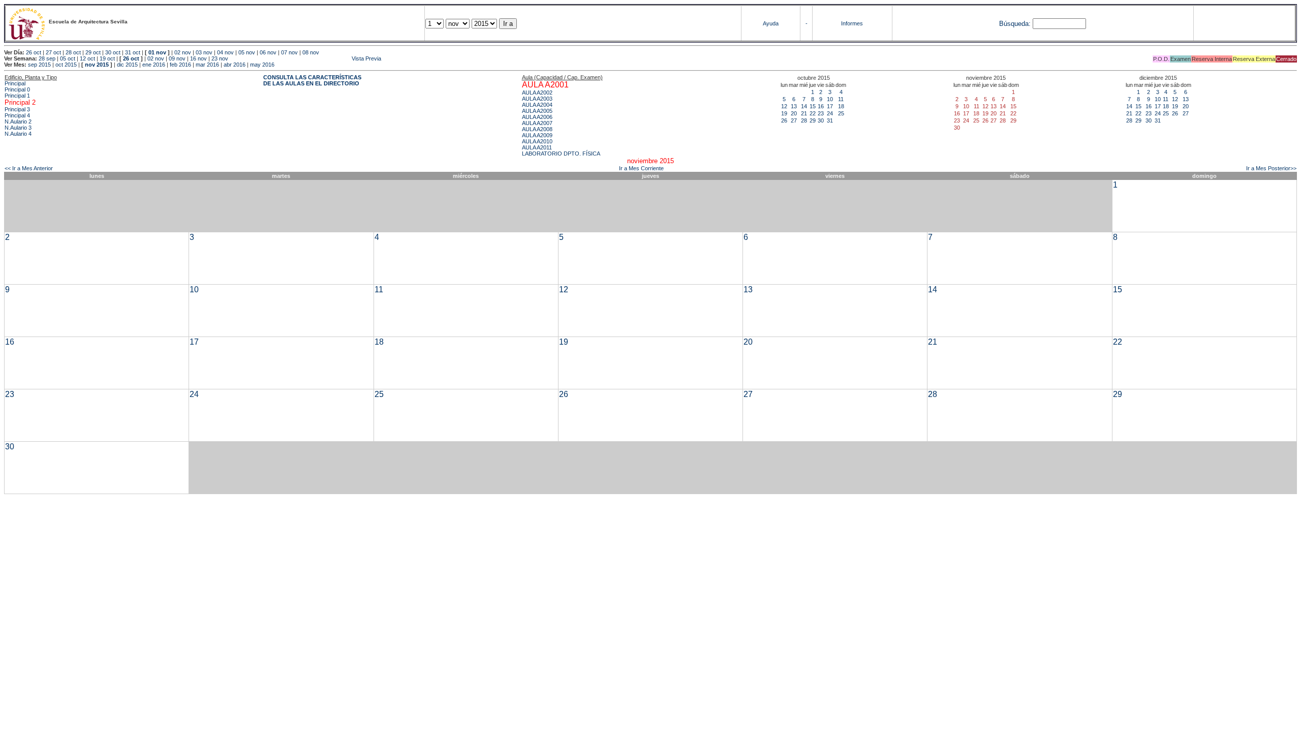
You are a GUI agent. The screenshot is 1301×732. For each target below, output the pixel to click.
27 (794, 120)
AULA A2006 (537, 117)
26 (784, 120)
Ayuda (771, 23)
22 (813, 113)
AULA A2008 (537, 129)
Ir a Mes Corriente (641, 168)
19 (784, 113)
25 (841, 113)
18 (841, 106)
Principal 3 (17, 109)
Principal (15, 83)
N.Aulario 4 (18, 134)
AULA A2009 (537, 135)
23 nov (219, 58)
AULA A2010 (537, 141)
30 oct (112, 52)
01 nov (157, 52)
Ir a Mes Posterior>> (1271, 168)
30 (821, 120)
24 (830, 113)
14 (804, 106)
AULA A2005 (537, 111)
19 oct (107, 58)
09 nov (177, 58)
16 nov (198, 58)
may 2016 (262, 65)
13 (794, 106)
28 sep (47, 58)
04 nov (225, 52)
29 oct (93, 52)
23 (821, 113)
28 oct (73, 52)
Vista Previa (305, 58)
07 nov (289, 52)
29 (813, 120)
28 (804, 120)
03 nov (204, 52)
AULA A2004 (537, 105)
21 (804, 113)
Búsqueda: (1015, 23)
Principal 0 (17, 89)
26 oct (33, 52)
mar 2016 (207, 65)
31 (830, 120)
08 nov (310, 52)
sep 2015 (39, 65)
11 (841, 99)
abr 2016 (234, 65)
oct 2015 (66, 65)
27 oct (53, 52)
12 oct (87, 58)
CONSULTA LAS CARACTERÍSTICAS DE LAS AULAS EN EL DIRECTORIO (312, 80)
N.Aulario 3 (18, 128)
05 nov (246, 52)
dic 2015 (127, 65)
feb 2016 (180, 65)
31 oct (132, 52)
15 (813, 106)
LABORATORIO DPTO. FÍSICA (561, 153)
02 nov (182, 52)
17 (830, 106)
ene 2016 (153, 65)
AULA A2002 (537, 92)
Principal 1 (17, 96)
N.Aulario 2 (18, 121)
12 (784, 106)
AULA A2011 (537, 147)
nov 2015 (97, 65)
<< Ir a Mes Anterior (29, 168)
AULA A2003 (537, 99)
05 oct (67, 58)
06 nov (268, 52)
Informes (852, 23)
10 (830, 99)
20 (794, 113)
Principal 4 (17, 115)
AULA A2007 (537, 123)
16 (821, 106)
